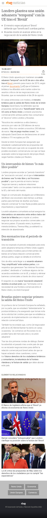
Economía (31, 486)
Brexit (10, 83)
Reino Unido (16, 486)
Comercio (32, 492)
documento (15, 86)
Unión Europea (16, 492)
